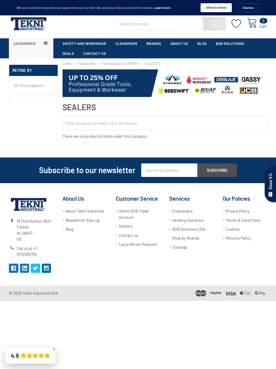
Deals (68, 53)
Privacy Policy (237, 211)
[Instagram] (46, 268)
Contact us (128, 235)
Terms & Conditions (243, 220)
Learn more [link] (162, 7)
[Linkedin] (24, 268)
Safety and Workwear (84, 43)
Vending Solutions (188, 220)
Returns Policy (238, 238)
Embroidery (182, 211)
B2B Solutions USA (188, 229)
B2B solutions (230, 43)
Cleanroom (126, 43)
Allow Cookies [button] (216, 7)
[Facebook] (13, 268)
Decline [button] (248, 7)
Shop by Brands (185, 238)
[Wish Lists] (239, 23)
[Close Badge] (54, 349)
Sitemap (179, 247)
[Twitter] (35, 268)
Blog (202, 43)
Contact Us (94, 53)
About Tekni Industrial (84, 211)
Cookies (233, 229)
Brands (153, 43)
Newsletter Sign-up (82, 220)
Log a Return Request (138, 244)
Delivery (126, 226)
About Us (179, 43)
